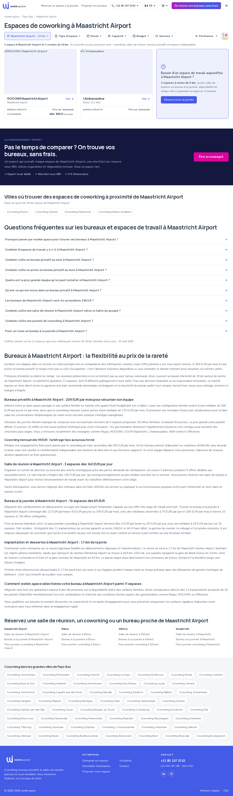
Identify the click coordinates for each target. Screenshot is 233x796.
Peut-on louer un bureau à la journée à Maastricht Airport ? (116, 331)
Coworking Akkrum (185, 727)
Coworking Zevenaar (51, 727)
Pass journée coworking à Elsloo (81, 644)
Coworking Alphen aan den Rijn (26, 709)
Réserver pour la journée (179, 99)
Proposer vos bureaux (94, 5)
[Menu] (226, 5)
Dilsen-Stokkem (14, 563)
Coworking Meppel (49, 701)
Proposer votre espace (96, 771)
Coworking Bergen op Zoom (97, 709)
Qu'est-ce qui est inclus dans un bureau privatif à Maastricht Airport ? (116, 290)
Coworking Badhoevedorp (82, 736)
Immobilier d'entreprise (96, 766)
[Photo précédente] (8, 71)
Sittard (182, 558)
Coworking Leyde (154, 683)
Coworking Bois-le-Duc (21, 683)
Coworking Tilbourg (19, 727)
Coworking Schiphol (131, 692)
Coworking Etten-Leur (20, 718)
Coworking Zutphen (83, 727)
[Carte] (225, 36)
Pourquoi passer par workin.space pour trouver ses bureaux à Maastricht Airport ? (116, 239)
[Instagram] (171, 774)
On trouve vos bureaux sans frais (196, 5)
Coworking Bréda (181, 675)
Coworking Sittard (46, 212)
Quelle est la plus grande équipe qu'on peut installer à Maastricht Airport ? (116, 280)
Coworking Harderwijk (54, 718)
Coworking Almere (183, 683)
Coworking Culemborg (135, 709)
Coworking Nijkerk (161, 692)
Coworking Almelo (173, 701)
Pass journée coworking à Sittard (139, 644)
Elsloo (173, 558)
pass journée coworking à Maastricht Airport (75, 524)
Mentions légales (210, 790)
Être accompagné (211, 157)
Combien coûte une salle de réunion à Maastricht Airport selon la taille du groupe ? (116, 311)
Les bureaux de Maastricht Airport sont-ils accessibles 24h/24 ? (116, 300)
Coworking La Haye (118, 675)
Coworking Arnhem (211, 675)
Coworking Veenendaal (141, 701)
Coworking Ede (199, 709)
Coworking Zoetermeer (193, 692)
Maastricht (80, 558)
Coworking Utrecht (88, 675)
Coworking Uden (110, 701)
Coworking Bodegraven (211, 736)
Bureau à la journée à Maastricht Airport (28, 639)
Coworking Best (148, 736)
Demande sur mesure (95, 760)
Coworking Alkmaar (19, 736)
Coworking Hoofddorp (122, 683)
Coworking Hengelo (19, 701)
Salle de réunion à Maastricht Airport (26, 634)
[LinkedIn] (164, 774)
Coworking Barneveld (118, 736)
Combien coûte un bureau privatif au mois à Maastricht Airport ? (116, 260)
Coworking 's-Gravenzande (118, 727)
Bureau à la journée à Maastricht (195, 639)
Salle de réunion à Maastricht (193, 634)
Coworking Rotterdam (56, 675)
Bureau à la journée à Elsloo (78, 639)
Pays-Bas (28, 16)
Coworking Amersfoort (21, 692)
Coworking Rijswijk (101, 692)
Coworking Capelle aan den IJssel (62, 692)
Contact (124, 766)
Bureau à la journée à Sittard (136, 639)
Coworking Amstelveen (88, 683)
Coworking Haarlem (54, 683)
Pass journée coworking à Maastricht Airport (26, 646)
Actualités (125, 760)
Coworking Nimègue (80, 701)
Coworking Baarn (48, 736)
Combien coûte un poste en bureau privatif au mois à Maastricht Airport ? (116, 270)
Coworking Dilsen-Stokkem (114, 212)
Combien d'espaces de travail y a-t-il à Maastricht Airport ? (116, 249)
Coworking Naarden (121, 718)
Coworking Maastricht (78, 212)
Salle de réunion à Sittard (134, 634)
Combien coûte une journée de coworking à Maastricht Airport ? (116, 321)
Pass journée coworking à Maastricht (198, 644)
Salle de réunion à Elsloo (76, 634)
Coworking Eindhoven (151, 675)
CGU (226, 790)
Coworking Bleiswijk (177, 736)
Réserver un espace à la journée (59, 5)
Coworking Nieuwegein (154, 718)
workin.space (11, 16)
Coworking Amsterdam (21, 675)
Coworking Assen (62, 709)
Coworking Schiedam (188, 718)
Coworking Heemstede (88, 718)
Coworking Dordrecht (170, 709)
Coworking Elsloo (17, 212)
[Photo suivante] (72, 71)
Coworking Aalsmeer (154, 727)
